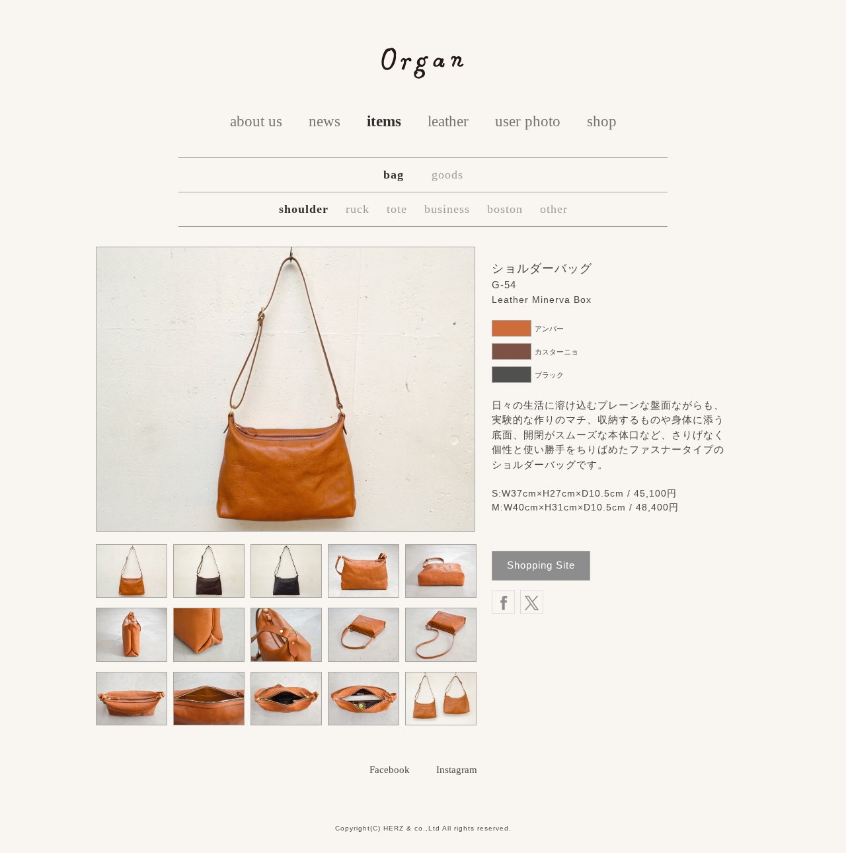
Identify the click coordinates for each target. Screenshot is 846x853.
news (324, 121)
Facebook (389, 769)
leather (448, 121)
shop (602, 121)
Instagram (456, 769)
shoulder (303, 209)
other (554, 209)
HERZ (393, 828)
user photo (527, 121)
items (384, 121)
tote (397, 209)
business (447, 209)
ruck (357, 209)
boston (505, 209)
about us (256, 121)
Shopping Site (541, 565)
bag (393, 174)
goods (447, 174)
